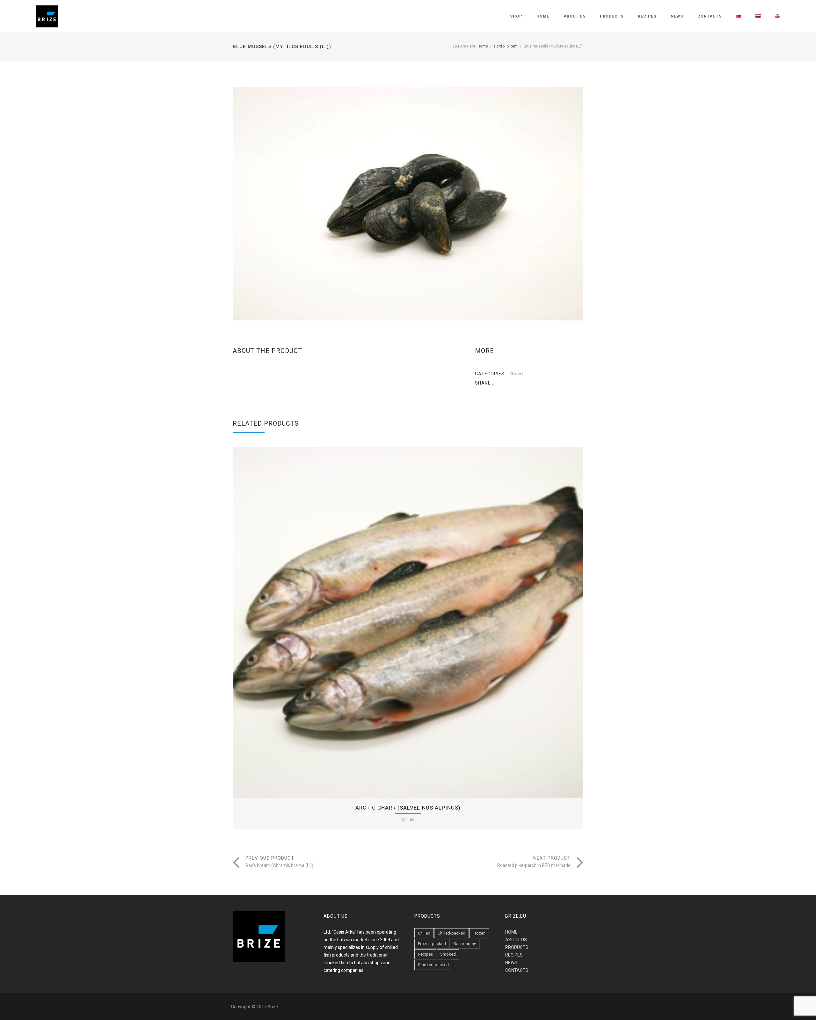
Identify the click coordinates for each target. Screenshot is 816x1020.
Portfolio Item (506, 46)
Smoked (448, 954)
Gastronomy (464, 943)
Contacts (709, 16)
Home (542, 16)
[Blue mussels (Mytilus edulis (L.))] (408, 203)
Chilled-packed (451, 933)
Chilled (516, 373)
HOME (511, 932)
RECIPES (514, 955)
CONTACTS (516, 970)
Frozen (479, 933)
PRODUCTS (516, 947)
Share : (484, 382)
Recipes (647, 16)
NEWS (511, 962)
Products (611, 16)
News (677, 16)
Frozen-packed (432, 943)
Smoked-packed (433, 964)
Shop (516, 16)
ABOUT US (516, 939)
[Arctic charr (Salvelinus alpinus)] (389, 622)
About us (575, 16)
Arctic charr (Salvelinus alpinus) (408, 807)
